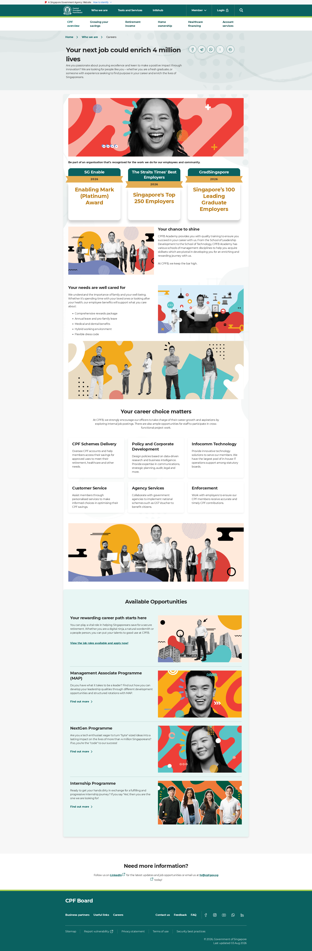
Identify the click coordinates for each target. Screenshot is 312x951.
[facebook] (192, 49)
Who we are (99, 10)
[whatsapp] (211, 49)
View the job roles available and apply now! (99, 643)
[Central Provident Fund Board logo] (74, 10)
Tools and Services (130, 10)
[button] (241, 10)
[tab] (74, 24)
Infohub (158, 10)
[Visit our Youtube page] (224, 915)
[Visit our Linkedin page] (242, 915)
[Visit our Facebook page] (206, 915)
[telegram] (202, 49)
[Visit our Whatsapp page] (233, 915)
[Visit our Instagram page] (215, 915)
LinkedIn (116, 875)
